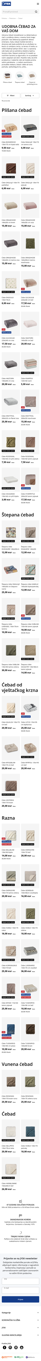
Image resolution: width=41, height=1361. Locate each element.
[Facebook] (4, 1347)
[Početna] (6, 3)
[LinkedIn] (16, 1347)
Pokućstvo (12, 18)
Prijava (20, 1299)
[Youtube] (21, 1347)
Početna (4, 18)
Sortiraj (28, 95)
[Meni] (38, 4)
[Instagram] (10, 1347)
